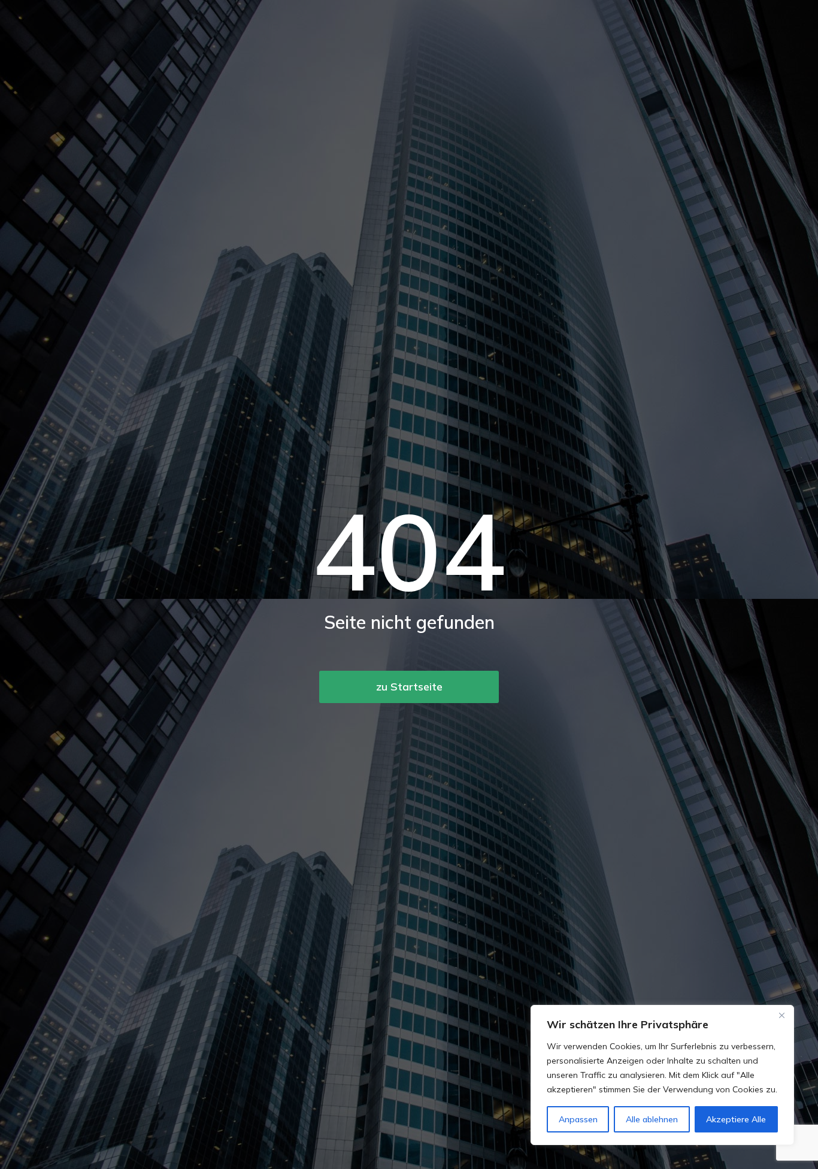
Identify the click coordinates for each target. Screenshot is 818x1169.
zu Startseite (409, 686)
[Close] (781, 1015)
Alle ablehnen (652, 1119)
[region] (662, 1075)
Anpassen (578, 1119)
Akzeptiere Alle (736, 1119)
